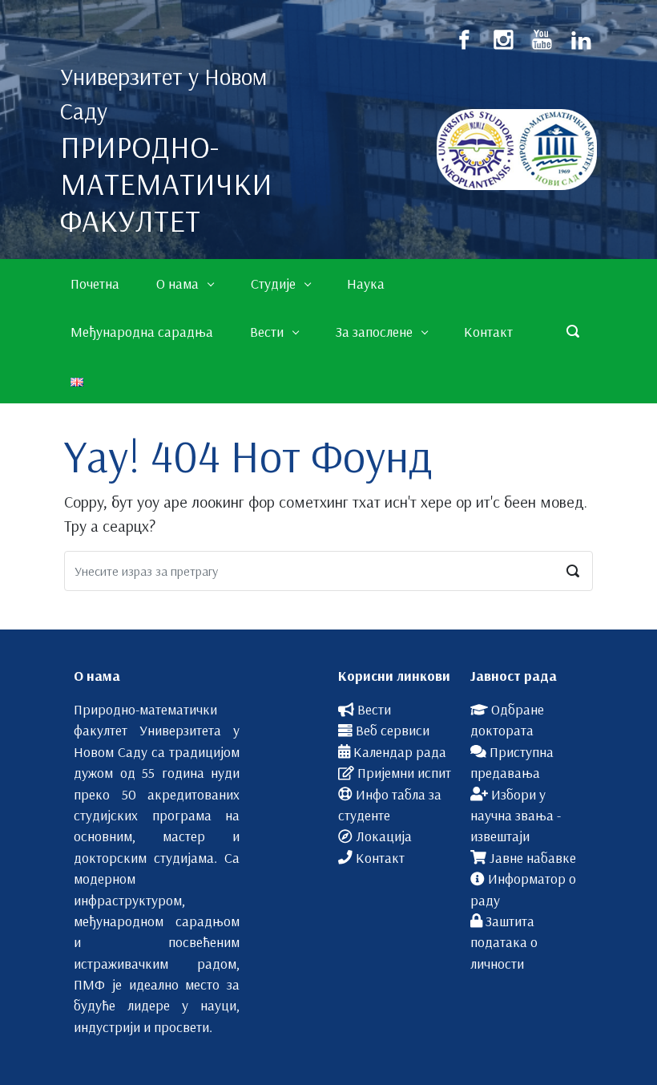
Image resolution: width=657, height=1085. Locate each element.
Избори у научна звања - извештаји (515, 815)
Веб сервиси (392, 730)
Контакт (380, 857)
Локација (384, 835)
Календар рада (399, 751)
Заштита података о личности (504, 942)
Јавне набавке (533, 857)
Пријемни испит (404, 772)
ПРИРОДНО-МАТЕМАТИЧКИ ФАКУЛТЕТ (166, 184)
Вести (374, 709)
